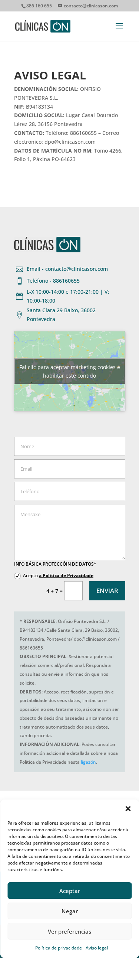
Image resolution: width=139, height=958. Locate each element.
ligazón (88, 762)
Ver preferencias (69, 931)
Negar (70, 911)
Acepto (58, 575)
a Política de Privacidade (66, 575)
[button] (128, 808)
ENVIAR (107, 590)
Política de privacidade (58, 948)
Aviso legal (97, 948)
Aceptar (69, 890)
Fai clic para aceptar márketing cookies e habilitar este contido (69, 371)
